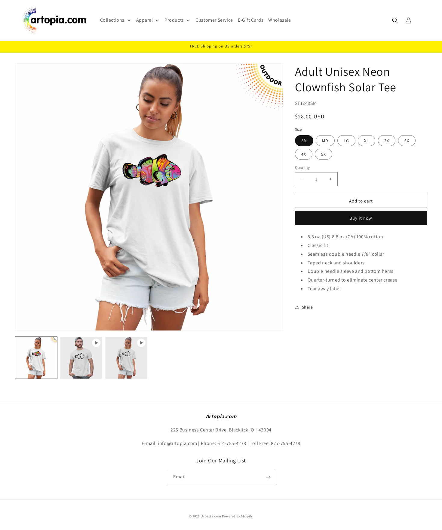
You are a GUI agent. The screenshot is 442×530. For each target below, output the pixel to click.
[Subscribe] (268, 477)
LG (346, 140)
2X (386, 140)
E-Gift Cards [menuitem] (250, 20)
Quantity (302, 167)
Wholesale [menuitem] (279, 20)
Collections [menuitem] (112, 20)
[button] (395, 20)
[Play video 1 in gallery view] (81, 358)
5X (323, 154)
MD (325, 140)
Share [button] (307, 306)
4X (303, 154)
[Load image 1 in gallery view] (36, 358)
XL (366, 140)
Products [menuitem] (174, 20)
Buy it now (360, 218)
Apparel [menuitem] (144, 20)
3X (406, 140)
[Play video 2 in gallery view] (126, 358)
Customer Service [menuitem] (214, 20)
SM (304, 140)
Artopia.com (211, 516)
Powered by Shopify (237, 516)
